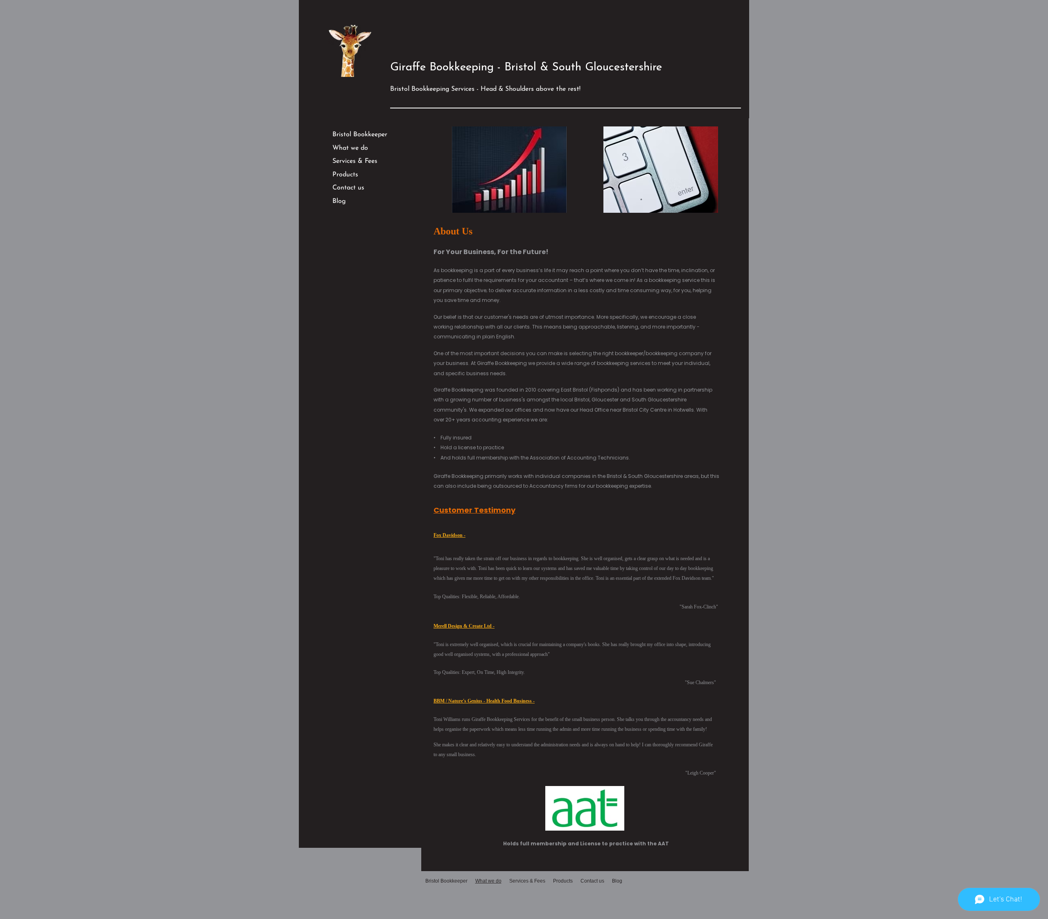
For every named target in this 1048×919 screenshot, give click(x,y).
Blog (339, 201)
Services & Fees (354, 161)
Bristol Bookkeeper (359, 134)
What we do (350, 148)
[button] (509, 169)
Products (345, 174)
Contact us (348, 188)
